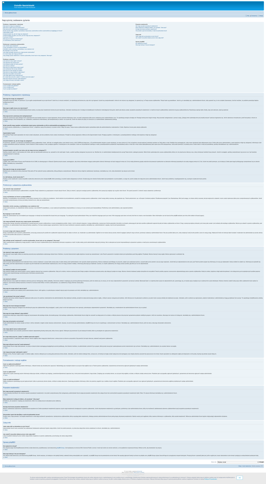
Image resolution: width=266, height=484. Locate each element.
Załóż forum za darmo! (139, 472)
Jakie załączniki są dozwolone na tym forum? (147, 36)
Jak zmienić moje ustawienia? (10, 45)
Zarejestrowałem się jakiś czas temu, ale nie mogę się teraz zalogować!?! (21, 35)
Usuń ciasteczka (246, 466)
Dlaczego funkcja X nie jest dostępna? (145, 45)
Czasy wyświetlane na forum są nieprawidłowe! (15, 47)
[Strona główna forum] (4, 3)
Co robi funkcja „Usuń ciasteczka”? (12, 40)
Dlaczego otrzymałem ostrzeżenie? (12, 73)
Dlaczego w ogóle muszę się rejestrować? (13, 27)
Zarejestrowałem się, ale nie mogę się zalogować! (15, 34)
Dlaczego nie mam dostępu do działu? (12, 70)
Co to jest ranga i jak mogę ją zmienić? (12, 53)
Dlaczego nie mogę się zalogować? (12, 26)
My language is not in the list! (10, 50)
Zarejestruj (254, 15)
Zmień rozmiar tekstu (261, 12)
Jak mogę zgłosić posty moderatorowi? (13, 75)
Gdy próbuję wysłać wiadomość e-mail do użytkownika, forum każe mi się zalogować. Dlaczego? (27, 55)
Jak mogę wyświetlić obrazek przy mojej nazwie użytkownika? (19, 52)
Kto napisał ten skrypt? (141, 43)
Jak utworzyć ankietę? (9, 65)
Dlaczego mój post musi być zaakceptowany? (14, 78)
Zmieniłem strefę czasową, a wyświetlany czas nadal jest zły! (18, 49)
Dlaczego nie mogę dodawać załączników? (14, 72)
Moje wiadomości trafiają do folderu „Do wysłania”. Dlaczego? (151, 27)
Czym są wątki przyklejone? (10, 88)
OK (240, 478)
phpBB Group (61, 448)
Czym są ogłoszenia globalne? (10, 85)
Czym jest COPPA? (8, 37)
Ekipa (240, 466)
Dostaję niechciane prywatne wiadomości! (146, 29)
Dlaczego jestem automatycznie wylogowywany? (15, 29)
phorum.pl (139, 471)
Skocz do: (213, 462)
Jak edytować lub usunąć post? (11, 62)
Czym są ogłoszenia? (8, 87)
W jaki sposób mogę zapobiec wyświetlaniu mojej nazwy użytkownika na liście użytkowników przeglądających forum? (32, 30)
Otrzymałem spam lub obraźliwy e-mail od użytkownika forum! (151, 30)
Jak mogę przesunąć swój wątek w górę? (13, 80)
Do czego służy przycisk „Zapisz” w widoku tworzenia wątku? (18, 77)
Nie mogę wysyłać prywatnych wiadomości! (147, 26)
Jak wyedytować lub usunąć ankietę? (12, 69)
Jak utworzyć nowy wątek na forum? (12, 61)
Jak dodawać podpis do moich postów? (13, 64)
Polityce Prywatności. (210, 479)
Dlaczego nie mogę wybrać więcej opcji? (13, 67)
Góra (6, 104)
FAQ (248, 15)
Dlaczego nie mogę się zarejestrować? (13, 38)
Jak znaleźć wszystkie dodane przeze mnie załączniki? (150, 37)
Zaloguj (261, 15)
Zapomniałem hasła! (8, 32)
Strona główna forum (11, 12)
